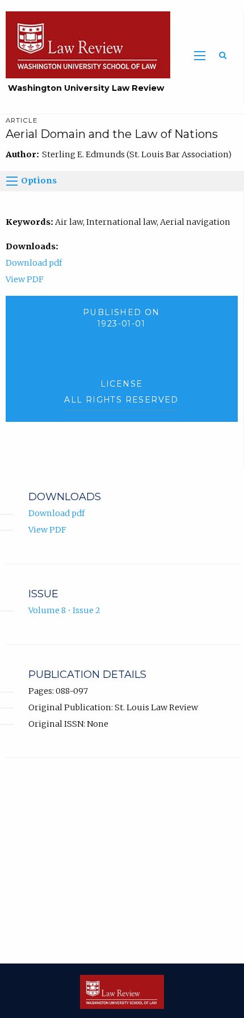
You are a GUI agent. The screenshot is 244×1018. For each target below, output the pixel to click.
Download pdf (34, 263)
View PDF (25, 279)
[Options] (12, 181)
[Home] (85, 44)
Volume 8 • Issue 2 (64, 610)
